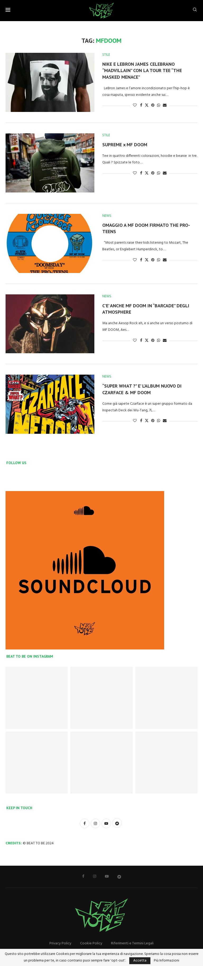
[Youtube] (107, 876)
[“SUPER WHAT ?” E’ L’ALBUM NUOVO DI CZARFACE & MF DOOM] (50, 404)
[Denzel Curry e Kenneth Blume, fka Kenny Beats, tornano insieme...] (101, 698)
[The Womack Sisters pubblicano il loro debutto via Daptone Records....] (166, 698)
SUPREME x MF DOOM (124, 145)
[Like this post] (135, 105)
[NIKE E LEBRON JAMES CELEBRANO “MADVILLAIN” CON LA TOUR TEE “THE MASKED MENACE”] (50, 82)
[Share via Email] (165, 105)
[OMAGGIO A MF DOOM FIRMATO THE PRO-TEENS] (50, 243)
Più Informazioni (166, 961)
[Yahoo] (119, 876)
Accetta (139, 961)
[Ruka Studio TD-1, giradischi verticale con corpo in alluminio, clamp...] (101, 762)
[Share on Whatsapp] (158, 105)
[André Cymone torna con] (36, 762)
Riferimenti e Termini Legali (132, 943)
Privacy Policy (60, 943)
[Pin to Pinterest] (152, 105)
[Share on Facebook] (141, 105)
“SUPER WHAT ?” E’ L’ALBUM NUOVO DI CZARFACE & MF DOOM (142, 389)
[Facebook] (83, 876)
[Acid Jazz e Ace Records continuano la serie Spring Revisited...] (36, 698)
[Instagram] (94, 876)
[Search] (194, 11)
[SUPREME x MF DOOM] (50, 162)
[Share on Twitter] (147, 105)
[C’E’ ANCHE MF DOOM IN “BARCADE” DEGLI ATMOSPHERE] (50, 324)
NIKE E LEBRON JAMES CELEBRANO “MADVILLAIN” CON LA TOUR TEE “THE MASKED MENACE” (142, 70)
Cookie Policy (91, 943)
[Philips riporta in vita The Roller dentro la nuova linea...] (166, 762)
